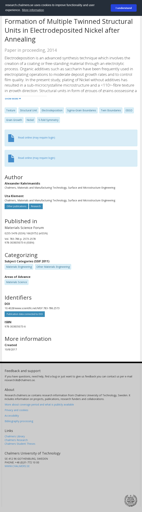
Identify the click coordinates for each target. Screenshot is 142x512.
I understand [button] (124, 7)
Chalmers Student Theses (20, 443)
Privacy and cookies (16, 410)
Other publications (16, 206)
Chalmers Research (16, 440)
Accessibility (12, 415)
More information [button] (33, 10)
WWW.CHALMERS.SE (17, 466)
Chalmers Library (15, 436)
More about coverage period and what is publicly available (39, 404)
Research (36, 206)
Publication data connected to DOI (25, 314)
